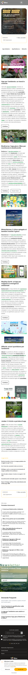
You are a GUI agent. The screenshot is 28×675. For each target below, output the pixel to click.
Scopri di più (15, 191)
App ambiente (6, 49)
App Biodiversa (16, 49)
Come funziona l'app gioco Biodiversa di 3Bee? (13, 617)
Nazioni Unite (19, 353)
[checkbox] (3, 70)
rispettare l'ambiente (11, 449)
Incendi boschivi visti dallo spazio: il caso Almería (13, 478)
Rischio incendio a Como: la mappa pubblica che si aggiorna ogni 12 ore (13, 462)
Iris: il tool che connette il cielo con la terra (12, 466)
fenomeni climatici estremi (8, 243)
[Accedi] (21, 2)
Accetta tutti (20, 669)
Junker (3, 424)
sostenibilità (21, 92)
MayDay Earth (4, 288)
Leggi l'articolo (8, 26)
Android (14, 169)
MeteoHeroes (4, 234)
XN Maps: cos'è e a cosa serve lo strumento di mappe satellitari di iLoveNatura (13, 470)
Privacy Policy (13, 666)
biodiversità (14, 153)
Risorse (2, 653)
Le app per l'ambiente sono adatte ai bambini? (12, 612)
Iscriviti (6, 67)
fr (16, 643)
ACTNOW (3, 353)
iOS (10, 169)
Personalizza (14, 672)
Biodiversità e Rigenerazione (7, 647)
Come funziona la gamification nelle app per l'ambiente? (12, 607)
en (12, 643)
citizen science (16, 160)
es (18, 643)
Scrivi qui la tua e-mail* (8, 62)
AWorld (3, 352)
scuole (10, 115)
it (9, 643)
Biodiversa (4, 151)
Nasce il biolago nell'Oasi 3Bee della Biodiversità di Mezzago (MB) (13, 482)
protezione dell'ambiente (7, 306)
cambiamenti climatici (16, 238)
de (14, 643)
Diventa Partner (4, 650)
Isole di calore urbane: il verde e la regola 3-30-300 (13, 474)
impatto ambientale (6, 360)
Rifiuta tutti (7, 669)
